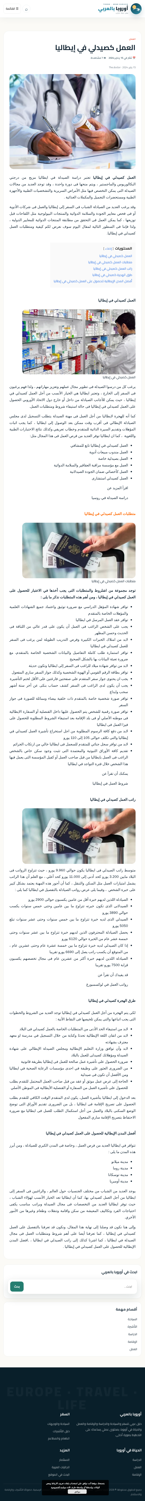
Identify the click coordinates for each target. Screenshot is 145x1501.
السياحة (132, 1319)
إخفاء (108, 248)
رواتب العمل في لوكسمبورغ (107, 984)
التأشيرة (132, 1326)
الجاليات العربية (61, 1467)
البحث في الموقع (59, 1474)
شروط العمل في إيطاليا (110, 783)
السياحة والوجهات (58, 1424)
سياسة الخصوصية (58, 1487)
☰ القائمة (12, 8)
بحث (17, 1286)
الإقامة (132, 1341)
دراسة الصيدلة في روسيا (110, 498)
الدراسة (132, 1334)
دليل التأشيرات (61, 1431)
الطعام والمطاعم (59, 1438)
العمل (132, 39)
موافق (77, 1491)
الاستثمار (64, 1460)
